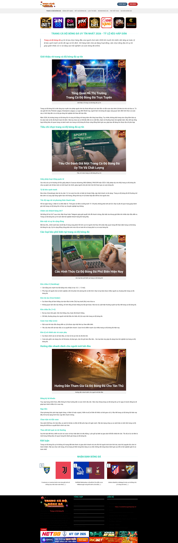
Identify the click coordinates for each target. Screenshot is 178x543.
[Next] (138, 476)
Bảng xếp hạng (68, 11)
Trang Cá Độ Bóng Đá (53, 11)
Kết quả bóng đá (80, 11)
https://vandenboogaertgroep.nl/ (125, 507)
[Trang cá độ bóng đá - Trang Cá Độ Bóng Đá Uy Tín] (48, 4)
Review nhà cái (103, 11)
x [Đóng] (43, 529)
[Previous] (40, 476)
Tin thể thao (114, 11)
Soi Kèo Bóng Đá (126, 11)
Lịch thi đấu (92, 11)
